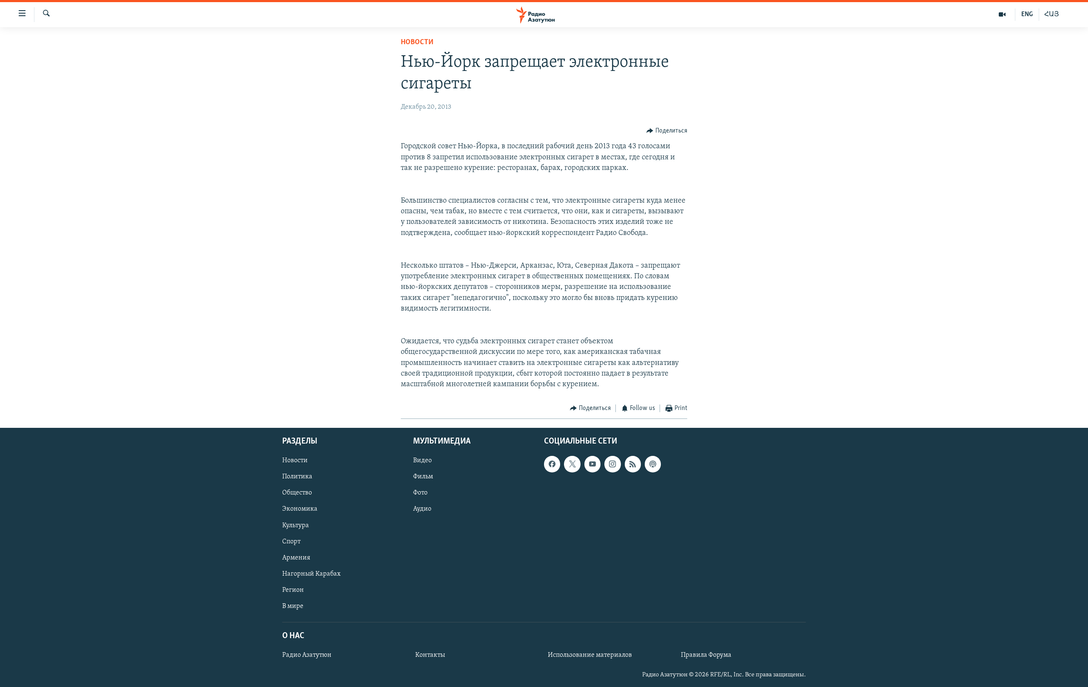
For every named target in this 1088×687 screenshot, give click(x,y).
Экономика (299, 509)
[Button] (666, 130)
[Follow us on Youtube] (592, 464)
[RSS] (633, 464)
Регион (293, 589)
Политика (297, 476)
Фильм (423, 476)
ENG (1027, 14)
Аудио (422, 509)
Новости (417, 42)
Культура (295, 525)
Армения (296, 557)
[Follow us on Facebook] (552, 464)
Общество (297, 492)
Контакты (430, 655)
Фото (420, 492)
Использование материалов (590, 655)
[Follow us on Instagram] (612, 464)
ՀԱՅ (1051, 14)
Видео (422, 460)
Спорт (291, 541)
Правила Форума (706, 655)
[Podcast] (653, 464)
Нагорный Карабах (311, 573)
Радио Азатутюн (307, 655)
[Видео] (1002, 14)
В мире (292, 605)
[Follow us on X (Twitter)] (572, 464)
